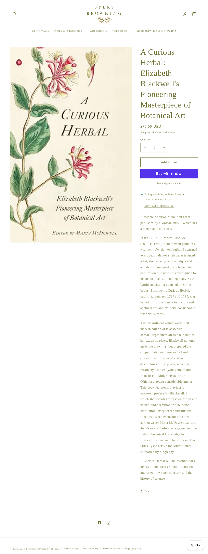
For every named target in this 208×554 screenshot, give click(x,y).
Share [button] (148, 491)
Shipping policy (133, 548)
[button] (14, 14)
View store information (159, 205)
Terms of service (111, 548)
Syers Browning (28, 548)
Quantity (145, 139)
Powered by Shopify (48, 548)
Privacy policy (91, 548)
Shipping (145, 132)
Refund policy (71, 548)
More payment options (169, 183)
